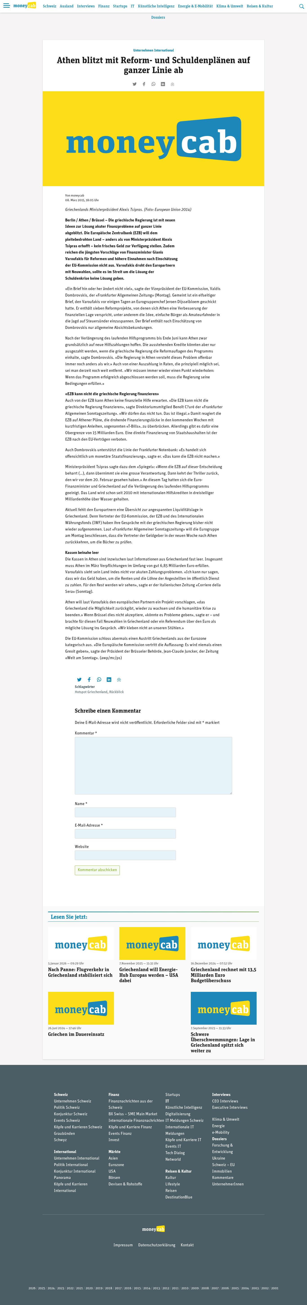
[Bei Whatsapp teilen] (153, 84)
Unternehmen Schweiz (72, 1102)
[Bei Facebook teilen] (144, 84)
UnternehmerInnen (228, 1184)
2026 (32, 1288)
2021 (79, 1288)
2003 (255, 1288)
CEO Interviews (225, 1102)
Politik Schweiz (67, 1108)
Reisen (171, 1191)
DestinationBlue (178, 1198)
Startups (120, 6)
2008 (205, 1288)
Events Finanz (120, 1134)
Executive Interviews (230, 1108)
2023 (60, 1288)
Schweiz (49, 6)
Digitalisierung (177, 1114)
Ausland (66, 6)
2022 (70, 1288)
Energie (218, 1126)
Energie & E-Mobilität (195, 6)
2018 (108, 1288)
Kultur (170, 1178)
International (65, 1152)
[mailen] (172, 84)
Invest (114, 1140)
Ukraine (218, 1159)
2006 (225, 1288)
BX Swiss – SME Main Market (133, 1114)
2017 (118, 1288)
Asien (113, 1159)
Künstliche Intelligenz (156, 6)
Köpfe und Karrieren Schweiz (78, 1127)
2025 (41, 1288)
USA (112, 1172)
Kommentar (86, 734)
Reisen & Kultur (260, 6)
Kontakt (187, 1245)
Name (81, 804)
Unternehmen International (153, 50)
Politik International (71, 1165)
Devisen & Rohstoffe (125, 1184)
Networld (173, 1160)
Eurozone (116, 1165)
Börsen (114, 1178)
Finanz (103, 6)
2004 (245, 1288)
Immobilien (222, 1172)
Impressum (123, 1245)
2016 (127, 1288)
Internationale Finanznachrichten (136, 1121)
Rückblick (116, 692)
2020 (89, 1288)
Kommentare (223, 1178)
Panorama (62, 1178)
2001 (274, 1288)
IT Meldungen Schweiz (184, 1121)
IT (132, 6)
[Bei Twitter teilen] (134, 84)
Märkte (114, 1152)
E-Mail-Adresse (89, 826)
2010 (185, 1288)
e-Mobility (220, 1133)
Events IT (173, 1147)
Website (82, 847)
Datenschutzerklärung (156, 1245)
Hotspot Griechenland (91, 692)
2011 (175, 1288)
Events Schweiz (67, 1121)
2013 (156, 1288)
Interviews (86, 6)
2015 (137, 1288)
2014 (146, 1288)
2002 (265, 1288)
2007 (215, 1288)
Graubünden (64, 1134)
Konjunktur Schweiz (70, 1114)
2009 (195, 1288)
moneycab (77, 195)
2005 (235, 1288)
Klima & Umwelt (229, 6)
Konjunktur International (75, 1172)
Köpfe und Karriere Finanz (130, 1127)
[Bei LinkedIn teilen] (163, 84)
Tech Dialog (175, 1153)
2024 (51, 1288)
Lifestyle (172, 1184)
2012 (165, 1288)
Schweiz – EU (223, 1165)
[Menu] (6, 6)
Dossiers (158, 18)
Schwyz (60, 1140)
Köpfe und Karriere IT (183, 1140)
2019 (99, 1288)
